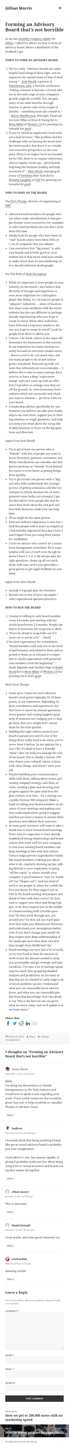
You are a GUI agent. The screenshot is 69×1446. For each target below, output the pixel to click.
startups (45, 1036)
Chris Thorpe (18, 201)
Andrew (17, 1128)
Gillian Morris (18, 8)
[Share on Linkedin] (28, 1023)
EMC (8, 205)
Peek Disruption (36, 274)
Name (9, 1355)
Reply (10, 1115)
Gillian (32, 1036)
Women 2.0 (35, 124)
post (27, 128)
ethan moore (20, 1192)
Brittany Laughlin (20, 180)
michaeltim (19, 1259)
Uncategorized (12, 1039)
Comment (12, 1311)
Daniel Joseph (21, 1225)
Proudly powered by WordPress (21, 1441)
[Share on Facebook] (8, 1023)
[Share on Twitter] (15, 1023)
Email (9, 1369)
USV (38, 180)
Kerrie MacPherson (23, 115)
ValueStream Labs (20, 85)
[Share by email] (34, 1023)
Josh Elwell (29, 81)
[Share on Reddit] (21, 1023)
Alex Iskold (35, 171)
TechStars (27, 175)
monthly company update (35, 38)
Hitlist (9, 43)
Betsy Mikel (16, 124)
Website (10, 1383)
